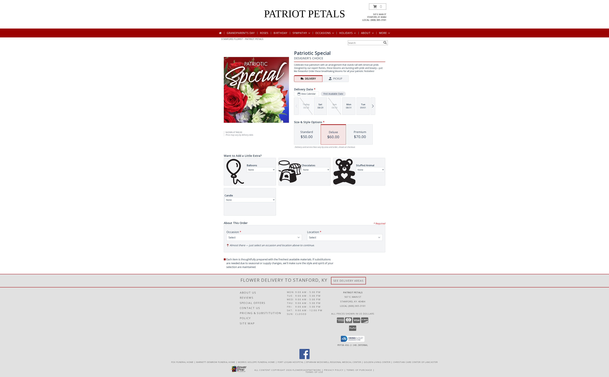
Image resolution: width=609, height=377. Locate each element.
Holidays (346, 33)
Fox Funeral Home (182, 362)
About (366, 33)
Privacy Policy (334, 370)
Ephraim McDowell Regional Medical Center (334, 362)
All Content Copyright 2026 (273, 370)
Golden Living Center (377, 362)
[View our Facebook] (304, 358)
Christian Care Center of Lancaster (415, 362)
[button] (377, 6)
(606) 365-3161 (378, 19)
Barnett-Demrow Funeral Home (216, 362)
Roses (264, 33)
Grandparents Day (241, 33)
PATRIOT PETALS (304, 14)
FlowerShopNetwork (307, 370)
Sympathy (300, 33)
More (383, 33)
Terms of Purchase (359, 370)
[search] (385, 42)
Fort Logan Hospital (291, 362)
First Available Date (333, 93)
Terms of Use (314, 372)
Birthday (280, 33)
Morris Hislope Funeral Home (257, 362)
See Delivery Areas (348, 281)
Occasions (323, 33)
